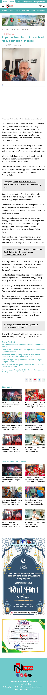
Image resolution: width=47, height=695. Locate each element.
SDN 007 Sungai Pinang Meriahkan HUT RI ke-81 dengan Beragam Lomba (22, 361)
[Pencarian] (44, 6)
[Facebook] (17, 675)
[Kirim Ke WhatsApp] (43, 380)
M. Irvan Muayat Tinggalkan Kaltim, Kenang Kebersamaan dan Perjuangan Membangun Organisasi (23, 371)
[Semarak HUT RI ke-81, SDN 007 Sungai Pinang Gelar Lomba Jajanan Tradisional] (35, 395)
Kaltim (13, 34)
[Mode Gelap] (40, 6)
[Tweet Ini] (30, 380)
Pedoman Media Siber (24, 684)
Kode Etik (32, 681)
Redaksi (8, 44)
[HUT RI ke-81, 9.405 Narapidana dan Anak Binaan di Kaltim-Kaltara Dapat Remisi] (12, 439)
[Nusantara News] (9, 6)
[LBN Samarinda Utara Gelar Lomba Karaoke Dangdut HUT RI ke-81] (12, 395)
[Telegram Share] (39, 380)
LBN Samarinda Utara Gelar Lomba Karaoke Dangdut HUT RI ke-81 (23, 346)
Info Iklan (23, 681)
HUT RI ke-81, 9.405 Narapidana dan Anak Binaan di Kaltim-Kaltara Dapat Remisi (23, 366)
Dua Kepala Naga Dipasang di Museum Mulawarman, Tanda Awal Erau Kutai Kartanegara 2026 (21, 356)
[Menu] (3, 6)
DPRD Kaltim (6, 34)
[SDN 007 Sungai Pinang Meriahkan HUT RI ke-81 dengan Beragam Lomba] (35, 417)
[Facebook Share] (26, 380)
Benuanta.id (28, 689)
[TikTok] (30, 675)
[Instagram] (22, 675)
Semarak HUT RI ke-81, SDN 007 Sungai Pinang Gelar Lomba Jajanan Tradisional (23, 351)
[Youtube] (26, 675)
